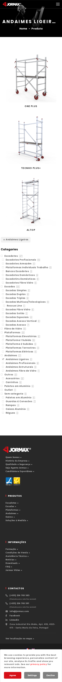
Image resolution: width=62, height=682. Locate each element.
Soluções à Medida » (17, 520)
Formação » (12, 549)
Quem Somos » (14, 457)
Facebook (15, 616)
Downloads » (13, 563)
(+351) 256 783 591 (19, 603)
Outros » (10, 517)
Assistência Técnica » (17, 556)
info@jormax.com (19, 611)
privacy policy (38, 664)
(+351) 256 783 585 (19, 595)
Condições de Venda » (18, 553)
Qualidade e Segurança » (19, 464)
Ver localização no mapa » (20, 639)
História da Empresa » (18, 461)
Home (23, 28)
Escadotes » (12, 503)
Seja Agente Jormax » (17, 468)
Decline (50, 675)
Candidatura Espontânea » (20, 471)
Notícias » (11, 560)
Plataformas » (13, 510)
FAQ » (9, 567)
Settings (32, 675)
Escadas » (11, 506)
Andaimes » (12, 513)
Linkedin (14, 620)
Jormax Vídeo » (14, 570)
